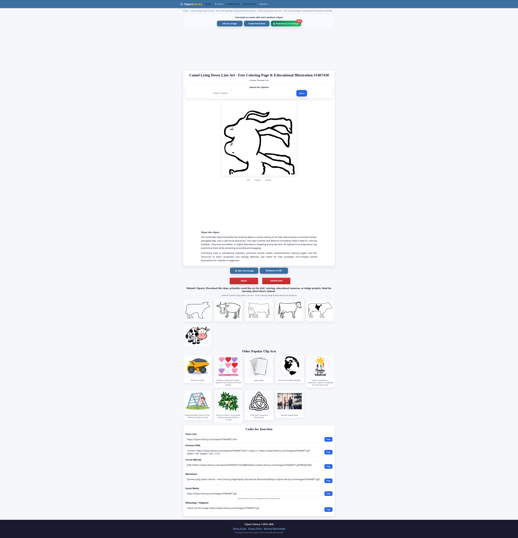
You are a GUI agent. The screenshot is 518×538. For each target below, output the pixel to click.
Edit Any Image (230, 23)
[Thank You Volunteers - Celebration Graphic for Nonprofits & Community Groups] (320, 366)
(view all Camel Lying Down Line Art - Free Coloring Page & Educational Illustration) (259, 295)
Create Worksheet (256, 23)
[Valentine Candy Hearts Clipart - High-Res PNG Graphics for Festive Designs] (228, 366)
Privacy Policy (233, 4)
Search (302, 93)
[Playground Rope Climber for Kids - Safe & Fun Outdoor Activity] (198, 401)
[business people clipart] (289, 401)
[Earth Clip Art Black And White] (289, 366)
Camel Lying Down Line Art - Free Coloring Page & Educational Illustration (223, 10)
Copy (328, 439)
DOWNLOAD (276, 280)
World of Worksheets (274, 528)
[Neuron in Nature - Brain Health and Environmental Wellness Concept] (228, 401)
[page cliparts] (259, 366)
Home (208, 4)
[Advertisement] (259, 49)
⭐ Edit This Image (244, 270)
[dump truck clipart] (198, 366)
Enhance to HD (274, 270)
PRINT (244, 280)
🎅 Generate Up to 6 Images (287, 23)
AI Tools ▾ (219, 4)
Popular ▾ (263, 4)
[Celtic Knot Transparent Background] (259, 401)
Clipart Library (252, 524)
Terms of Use (249, 4)
